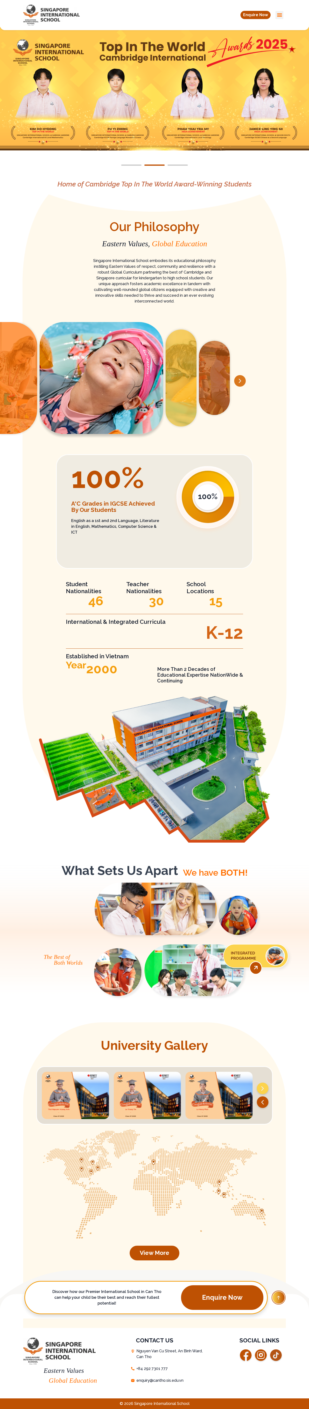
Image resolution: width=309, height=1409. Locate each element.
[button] (255, 15)
